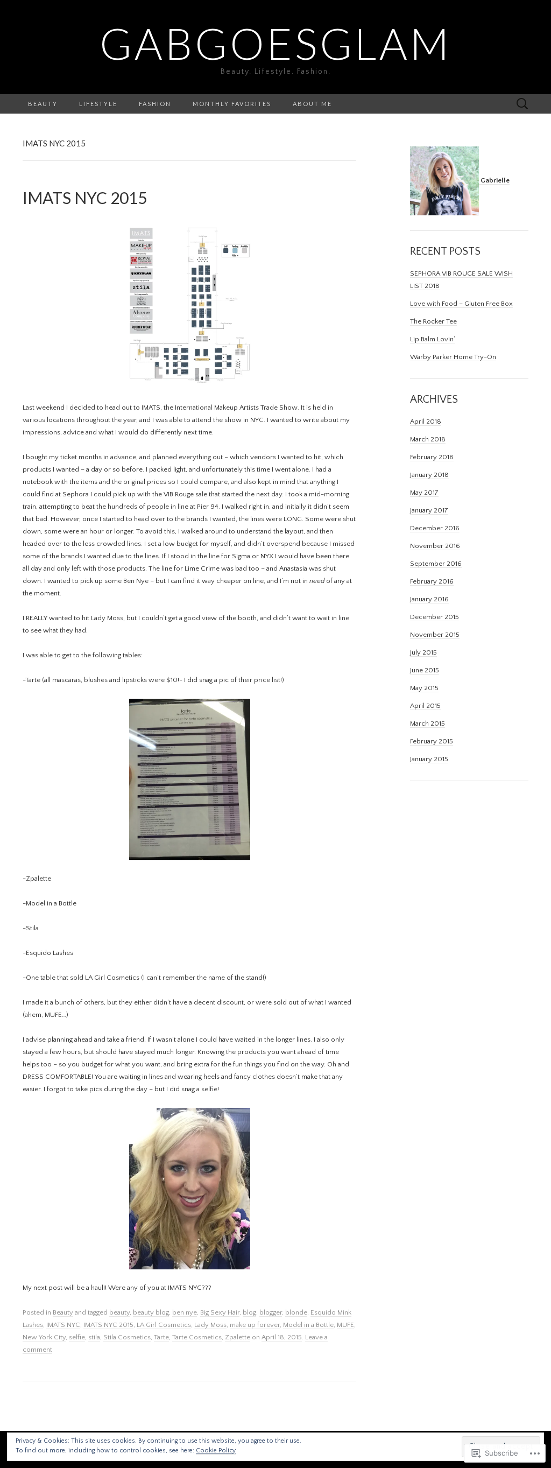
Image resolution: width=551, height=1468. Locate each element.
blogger (270, 1312)
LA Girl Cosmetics (164, 1325)
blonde (296, 1312)
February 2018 (432, 457)
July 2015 (423, 652)
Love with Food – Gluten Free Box (461, 303)
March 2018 (428, 439)
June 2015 (424, 670)
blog (249, 1312)
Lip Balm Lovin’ (432, 339)
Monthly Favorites (232, 103)
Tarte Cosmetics (197, 1337)
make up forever (255, 1325)
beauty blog (151, 1312)
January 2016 (429, 599)
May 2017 (424, 492)
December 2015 (434, 617)
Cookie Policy (216, 1450)
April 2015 (425, 706)
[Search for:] (522, 104)
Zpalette (237, 1337)
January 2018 (429, 475)
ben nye (184, 1312)
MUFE (345, 1325)
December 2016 (435, 528)
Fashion (155, 103)
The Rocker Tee (433, 321)
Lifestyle (98, 103)
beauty (119, 1312)
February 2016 (432, 581)
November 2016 (435, 546)
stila (94, 1337)
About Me (312, 103)
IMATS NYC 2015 (108, 1325)
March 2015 (427, 723)
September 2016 (436, 563)
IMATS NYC (63, 1325)
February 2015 (431, 741)
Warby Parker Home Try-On (453, 357)
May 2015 (424, 688)
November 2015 (435, 634)
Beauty (43, 103)
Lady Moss (210, 1325)
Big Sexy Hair (219, 1312)
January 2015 (429, 759)
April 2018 (425, 421)
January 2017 (429, 510)
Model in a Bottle (308, 1325)
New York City (44, 1337)
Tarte (161, 1337)
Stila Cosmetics (127, 1337)
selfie (77, 1337)
